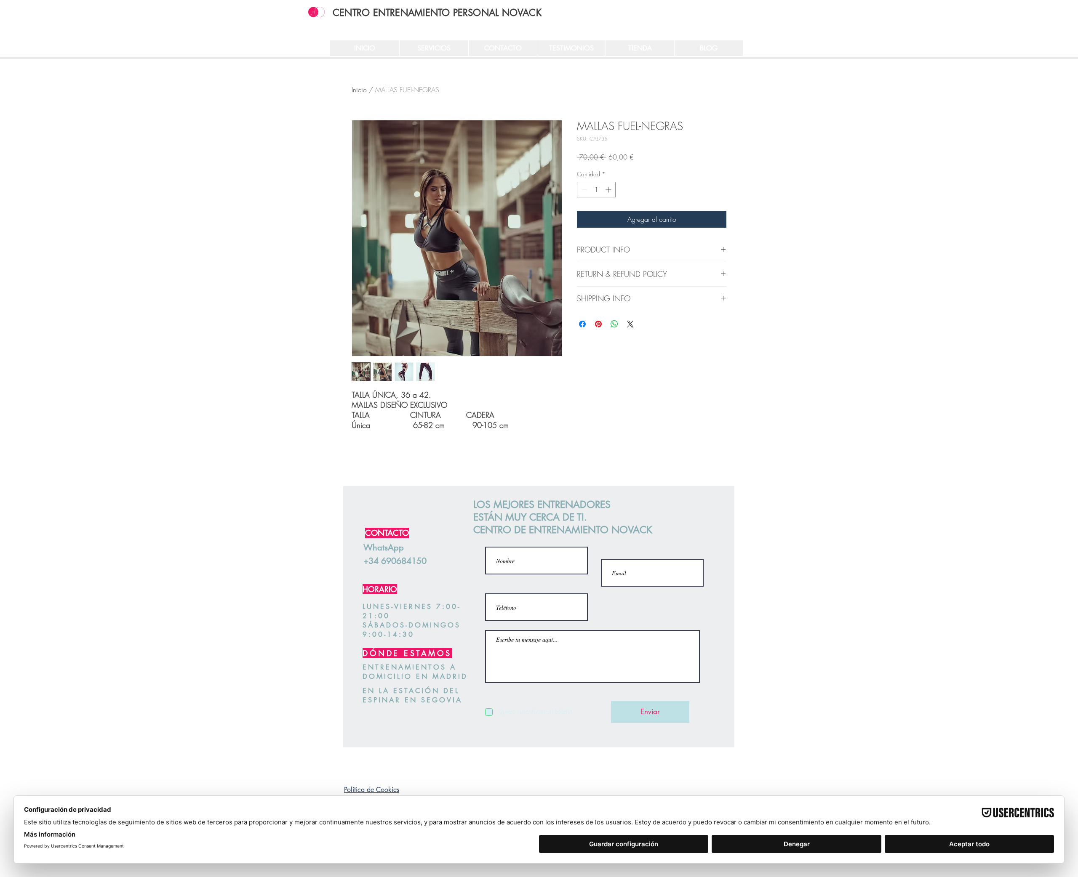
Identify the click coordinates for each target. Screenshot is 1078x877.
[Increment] (609, 189)
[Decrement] (583, 189)
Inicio (359, 89)
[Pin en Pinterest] (598, 324)
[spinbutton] (596, 189)
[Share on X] (630, 324)
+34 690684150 (395, 560)
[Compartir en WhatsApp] (614, 324)
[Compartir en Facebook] (582, 324)
